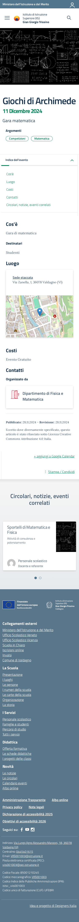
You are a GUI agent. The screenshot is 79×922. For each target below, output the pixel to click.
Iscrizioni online (13, 650)
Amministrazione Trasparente (24, 799)
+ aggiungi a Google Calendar (54, 456)
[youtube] (27, 829)
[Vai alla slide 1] (35, 578)
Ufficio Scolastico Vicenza (20, 639)
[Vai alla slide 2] (40, 578)
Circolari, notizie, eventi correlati (28, 204)
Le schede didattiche (17, 753)
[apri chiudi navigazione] (7, 18)
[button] (39, 160)
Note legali (36, 806)
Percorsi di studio (14, 729)
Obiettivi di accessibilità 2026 (24, 821)
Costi (9, 189)
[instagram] (33, 829)
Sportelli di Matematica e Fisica (28, 529)
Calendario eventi (15, 783)
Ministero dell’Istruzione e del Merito (28, 629)
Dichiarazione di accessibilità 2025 (28, 814)
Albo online (10, 788)
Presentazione (13, 674)
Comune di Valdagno (17, 660)
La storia (9, 704)
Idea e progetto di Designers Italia (53, 905)
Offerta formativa (15, 748)
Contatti (12, 197)
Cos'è (10, 173)
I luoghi (8, 679)
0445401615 (24, 851)
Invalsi (7, 655)
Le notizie (9, 773)
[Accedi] (72, 4)
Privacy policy (12, 806)
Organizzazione (13, 699)
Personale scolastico (17, 719)
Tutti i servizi (11, 734)
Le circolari (10, 778)
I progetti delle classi (17, 758)
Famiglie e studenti (16, 724)
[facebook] (22, 829)
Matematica (41, 138)
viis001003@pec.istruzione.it (21, 864)
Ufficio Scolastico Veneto (20, 634)
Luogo (10, 181)
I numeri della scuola (17, 689)
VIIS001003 (39, 877)
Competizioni (17, 138)
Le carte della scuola (17, 694)
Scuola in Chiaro (14, 644)
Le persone (10, 684)
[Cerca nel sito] (69, 18)
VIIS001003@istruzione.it (27, 856)
